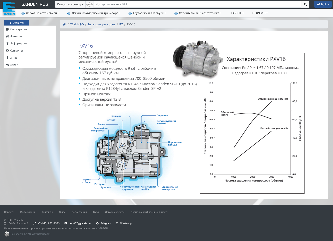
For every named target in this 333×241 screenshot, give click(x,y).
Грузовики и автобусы (148, 13)
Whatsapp (125, 223)
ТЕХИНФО (259, 13)
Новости (9, 212)
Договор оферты (115, 212)
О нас (62, 212)
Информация (27, 212)
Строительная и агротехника (199, 13)
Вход (96, 212)
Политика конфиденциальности (149, 212)
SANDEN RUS (35, 4)
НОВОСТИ (237, 13)
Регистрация (79, 212)
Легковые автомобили (41, 13)
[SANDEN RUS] (8, 8)
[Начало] (64, 24)
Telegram (105, 223)
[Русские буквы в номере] (89, 4)
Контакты (47, 212)
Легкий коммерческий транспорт (95, 13)
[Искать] (305, 4)
